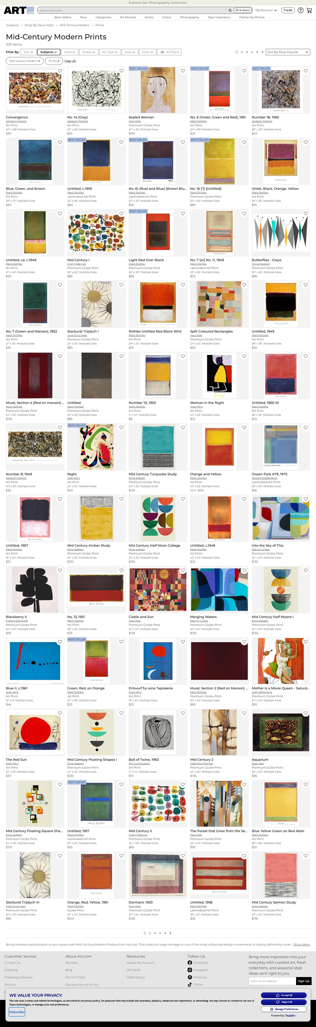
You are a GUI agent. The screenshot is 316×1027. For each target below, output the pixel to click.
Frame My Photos (252, 17)
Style (128, 52)
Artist (68, 52)
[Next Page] (262, 52)
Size (27, 52)
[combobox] (132, 10)
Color (146, 52)
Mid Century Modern (75, 25)
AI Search (244, 10)
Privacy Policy (17, 1011)
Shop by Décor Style (39, 25)
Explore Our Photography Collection (158, 2)
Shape (87, 52)
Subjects (12, 25)
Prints (99, 25)
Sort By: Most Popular (282, 52)
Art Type (108, 52)
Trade (288, 10)
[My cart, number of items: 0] (309, 10)
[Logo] (19, 10)
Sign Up (303, 981)
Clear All (70, 61)
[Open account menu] (276, 10)
